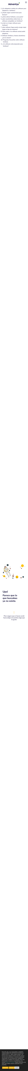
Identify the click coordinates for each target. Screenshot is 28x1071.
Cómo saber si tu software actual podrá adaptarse (13, 32)
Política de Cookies (10, 1062)
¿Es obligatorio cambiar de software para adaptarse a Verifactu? (14, 9)
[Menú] (26, 2)
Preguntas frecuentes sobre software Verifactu (14, 41)
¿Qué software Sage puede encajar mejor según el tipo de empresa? (14, 28)
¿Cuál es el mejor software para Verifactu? (11, 24)
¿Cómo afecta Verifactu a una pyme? (12, 17)
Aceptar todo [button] (5, 1067)
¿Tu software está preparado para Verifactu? (13, 45)
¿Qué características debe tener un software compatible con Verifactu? (12, 20)
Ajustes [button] (16, 1067)
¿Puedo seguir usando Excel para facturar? (12, 14)
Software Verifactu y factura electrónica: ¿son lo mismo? (13, 37)
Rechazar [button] (12, 1067)
